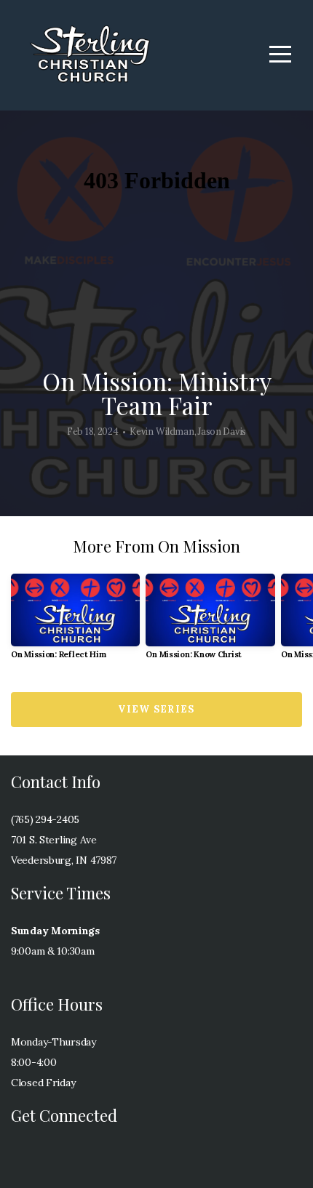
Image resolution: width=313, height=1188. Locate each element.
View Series (156, 709)
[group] (75, 622)
